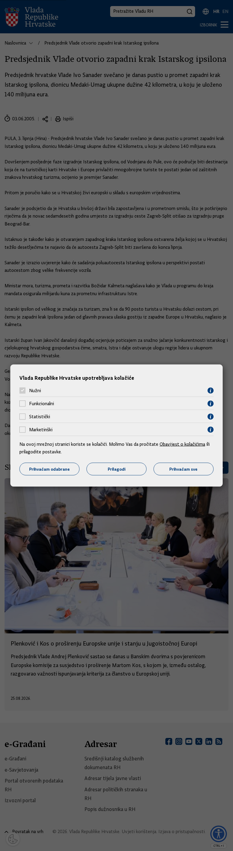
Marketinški (40, 429)
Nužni (35, 390)
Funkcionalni (41, 403)
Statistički (39, 416)
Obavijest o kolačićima (182, 444)
